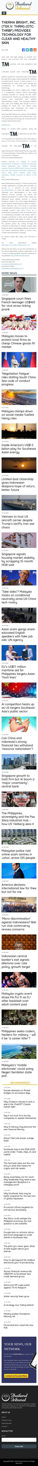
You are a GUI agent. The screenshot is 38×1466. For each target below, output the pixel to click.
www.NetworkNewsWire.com (12, 264)
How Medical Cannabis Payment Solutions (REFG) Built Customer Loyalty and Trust (19, 168)
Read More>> (6, 125)
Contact (4, 1426)
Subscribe (19, 1446)
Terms (4, 1417)
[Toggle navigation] (4, 13)
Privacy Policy (6, 1420)
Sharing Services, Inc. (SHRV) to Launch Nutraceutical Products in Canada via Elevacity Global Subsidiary (19, 164)
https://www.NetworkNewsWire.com (17, 245)
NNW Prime (25, 210)
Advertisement (7, 1423)
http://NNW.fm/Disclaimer (20, 256)
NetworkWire (9, 190)
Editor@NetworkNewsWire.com (13, 268)
